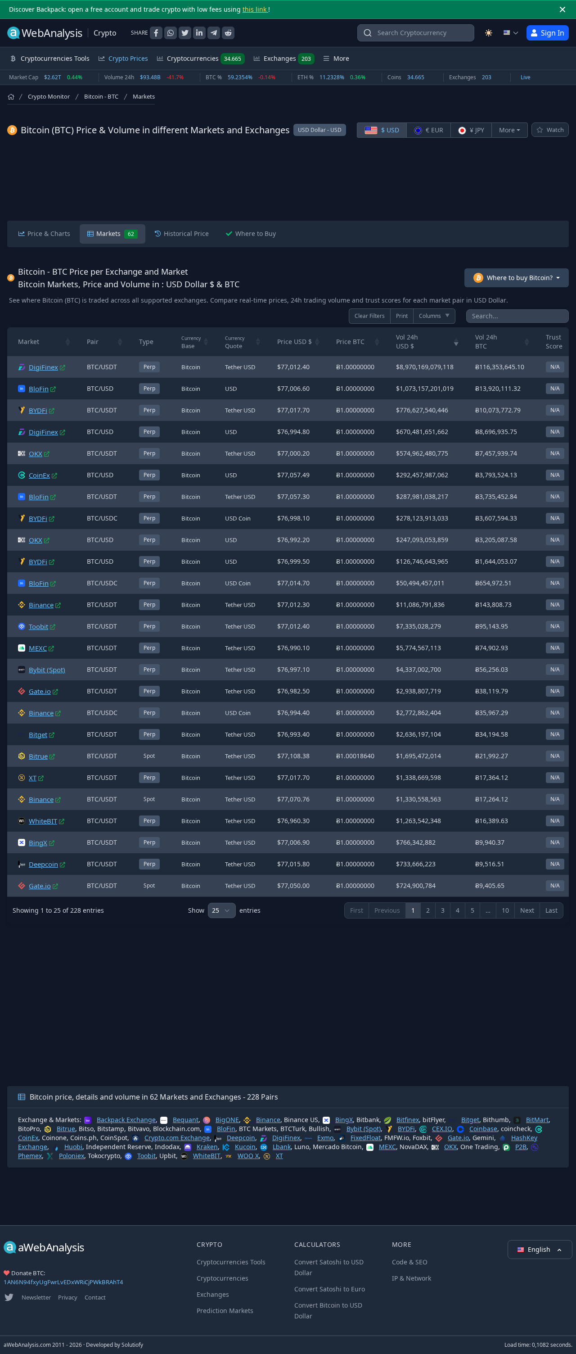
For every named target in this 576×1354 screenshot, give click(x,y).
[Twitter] (9, 1297)
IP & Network (411, 1278)
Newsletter (36, 1297)
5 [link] (472, 910)
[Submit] (367, 35)
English (540, 1249)
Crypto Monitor (49, 96)
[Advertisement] (288, 179)
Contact (95, 1297)
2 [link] (428, 910)
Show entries (224, 910)
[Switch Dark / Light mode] (489, 33)
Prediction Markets (225, 1310)
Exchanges (287, 58)
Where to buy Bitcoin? (520, 277)
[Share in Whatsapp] (170, 33)
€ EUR (433, 130)
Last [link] (551, 910)
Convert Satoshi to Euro (329, 1289)
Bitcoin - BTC (101, 96)
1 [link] (413, 910)
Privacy (67, 1297)
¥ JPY (476, 130)
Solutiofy (132, 1345)
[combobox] (415, 32)
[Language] (511, 33)
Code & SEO (410, 1262)
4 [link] (457, 910)
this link (255, 9)
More (507, 130)
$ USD (389, 130)
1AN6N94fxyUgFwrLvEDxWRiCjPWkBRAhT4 (63, 1282)
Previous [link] (387, 910)
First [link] (356, 910)
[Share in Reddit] (228, 33)
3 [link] (443, 910)
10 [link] (505, 910)
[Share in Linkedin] (199, 33)
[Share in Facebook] (156, 33)
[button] (68, 341)
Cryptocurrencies (204, 58)
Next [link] (527, 910)
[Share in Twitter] (185, 33)
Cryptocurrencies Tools (231, 1262)
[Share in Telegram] (213, 33)
